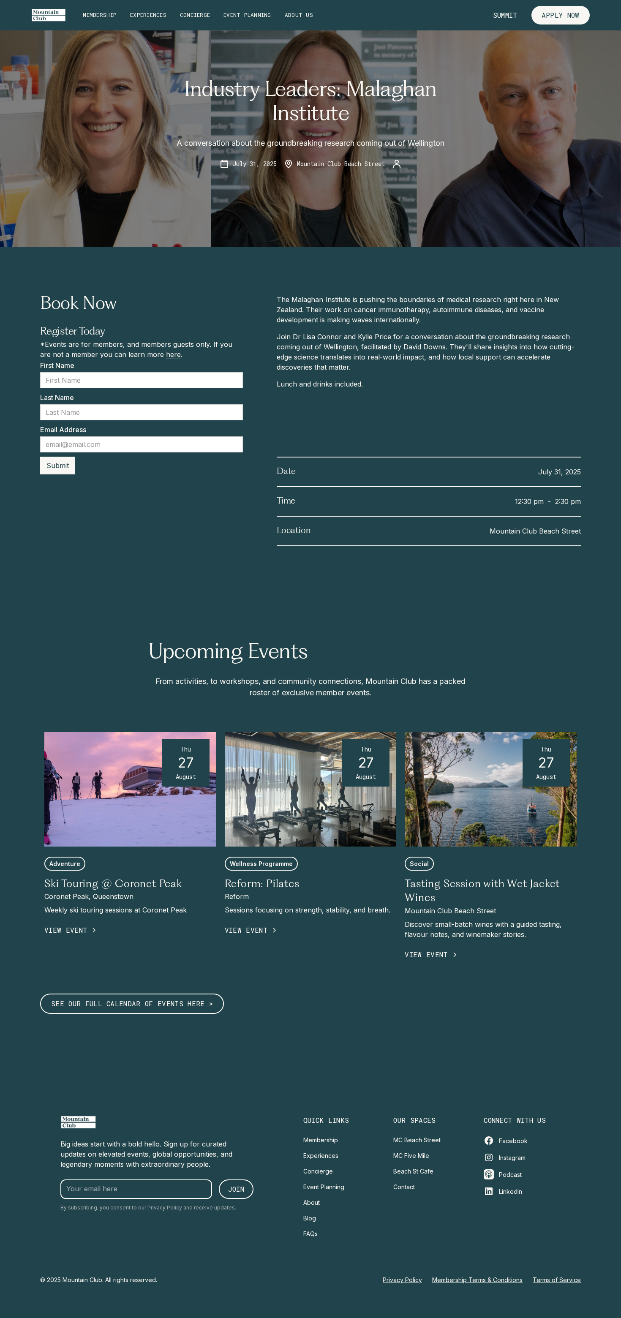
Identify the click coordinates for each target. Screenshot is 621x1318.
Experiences (148, 14)
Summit (505, 15)
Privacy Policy (402, 1279)
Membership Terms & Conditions (477, 1279)
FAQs (310, 1233)
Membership (100, 14)
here (173, 354)
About (311, 1202)
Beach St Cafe (413, 1171)
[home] (48, 15)
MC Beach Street (417, 1140)
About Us (299, 14)
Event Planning (247, 14)
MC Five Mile (411, 1155)
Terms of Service (557, 1279)
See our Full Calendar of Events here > (132, 1003)
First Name (57, 365)
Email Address (63, 429)
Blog (309, 1218)
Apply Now (561, 15)
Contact (404, 1186)
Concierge (195, 14)
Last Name (57, 397)
